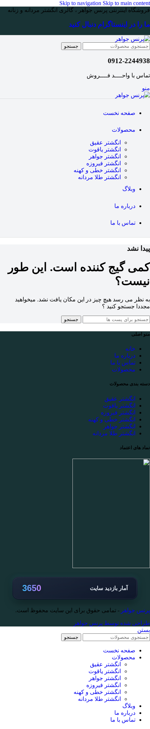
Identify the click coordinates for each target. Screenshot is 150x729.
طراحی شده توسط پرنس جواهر (112, 623)
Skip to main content (126, 3)
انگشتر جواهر (105, 156)
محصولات (123, 369)
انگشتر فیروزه (103, 163)
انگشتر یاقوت (104, 149)
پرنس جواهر (134, 610)
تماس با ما (122, 362)
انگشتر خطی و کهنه (97, 170)
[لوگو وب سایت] (132, 39)
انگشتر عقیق (105, 142)
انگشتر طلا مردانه (99, 177)
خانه (130, 349)
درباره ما (124, 355)
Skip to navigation (81, 3)
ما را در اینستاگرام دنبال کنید (109, 24)
